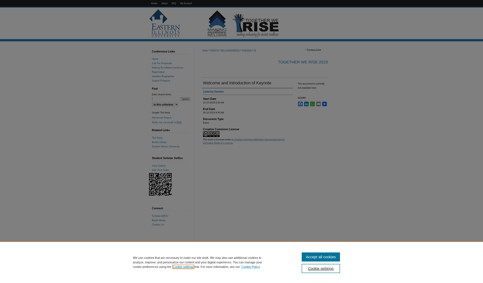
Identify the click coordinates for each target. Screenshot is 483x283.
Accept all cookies (321, 257)
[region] (241, 262)
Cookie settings (183, 266)
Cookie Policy (250, 266)
